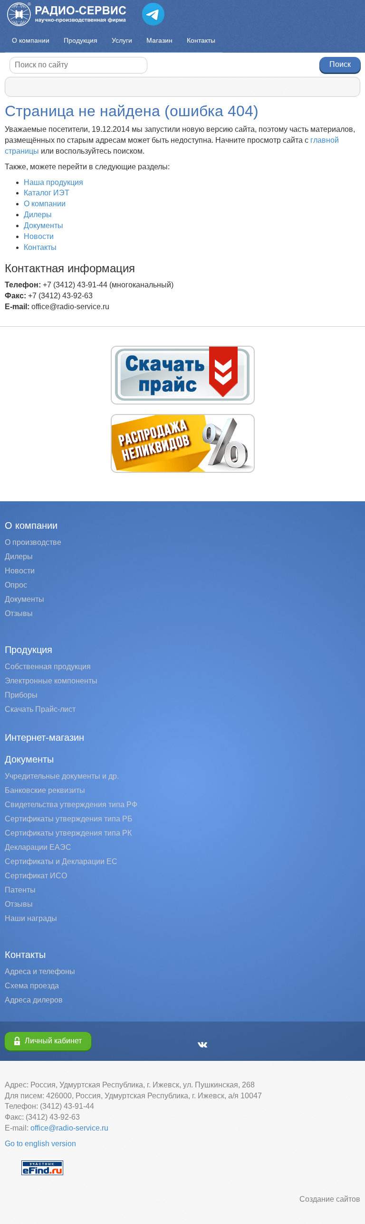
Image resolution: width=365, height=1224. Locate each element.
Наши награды (31, 918)
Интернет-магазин (44, 737)
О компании (30, 40)
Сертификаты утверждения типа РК (68, 833)
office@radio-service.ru (69, 1128)
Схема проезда (32, 986)
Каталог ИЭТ (46, 193)
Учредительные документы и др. (62, 776)
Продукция (80, 40)
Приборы (21, 695)
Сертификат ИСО (36, 876)
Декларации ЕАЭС (38, 847)
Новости (39, 236)
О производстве (33, 542)
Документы (43, 225)
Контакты (201, 40)
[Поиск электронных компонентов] (42, 1167)
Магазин (159, 40)
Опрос (16, 585)
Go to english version (40, 1144)
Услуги (122, 40)
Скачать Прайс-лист (40, 709)
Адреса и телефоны (40, 971)
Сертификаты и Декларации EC (61, 861)
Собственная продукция (48, 667)
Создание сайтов (329, 1199)
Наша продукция (53, 182)
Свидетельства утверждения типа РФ (71, 805)
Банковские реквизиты (45, 790)
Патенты (20, 890)
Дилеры (38, 215)
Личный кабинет (53, 1041)
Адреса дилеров (34, 1000)
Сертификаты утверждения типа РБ (69, 819)
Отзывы (19, 613)
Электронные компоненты (51, 681)
